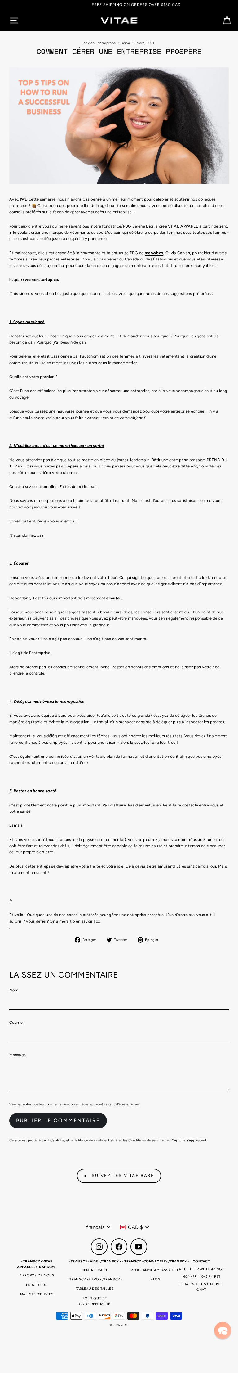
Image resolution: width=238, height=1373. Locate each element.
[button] (222, 1330)
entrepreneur (108, 43)
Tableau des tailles (95, 1289)
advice (89, 43)
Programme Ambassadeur (155, 1270)
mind (126, 43)
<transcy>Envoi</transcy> (94, 1279)
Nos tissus (36, 1285)
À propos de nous (36, 1275)
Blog (155, 1279)
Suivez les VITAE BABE (122, 1175)
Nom (13, 990)
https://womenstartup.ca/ (34, 279)
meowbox (154, 253)
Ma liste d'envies (36, 1294)
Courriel (16, 1022)
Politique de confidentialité (96, 1140)
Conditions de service (146, 1140)
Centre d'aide (95, 1270)
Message (17, 1054)
